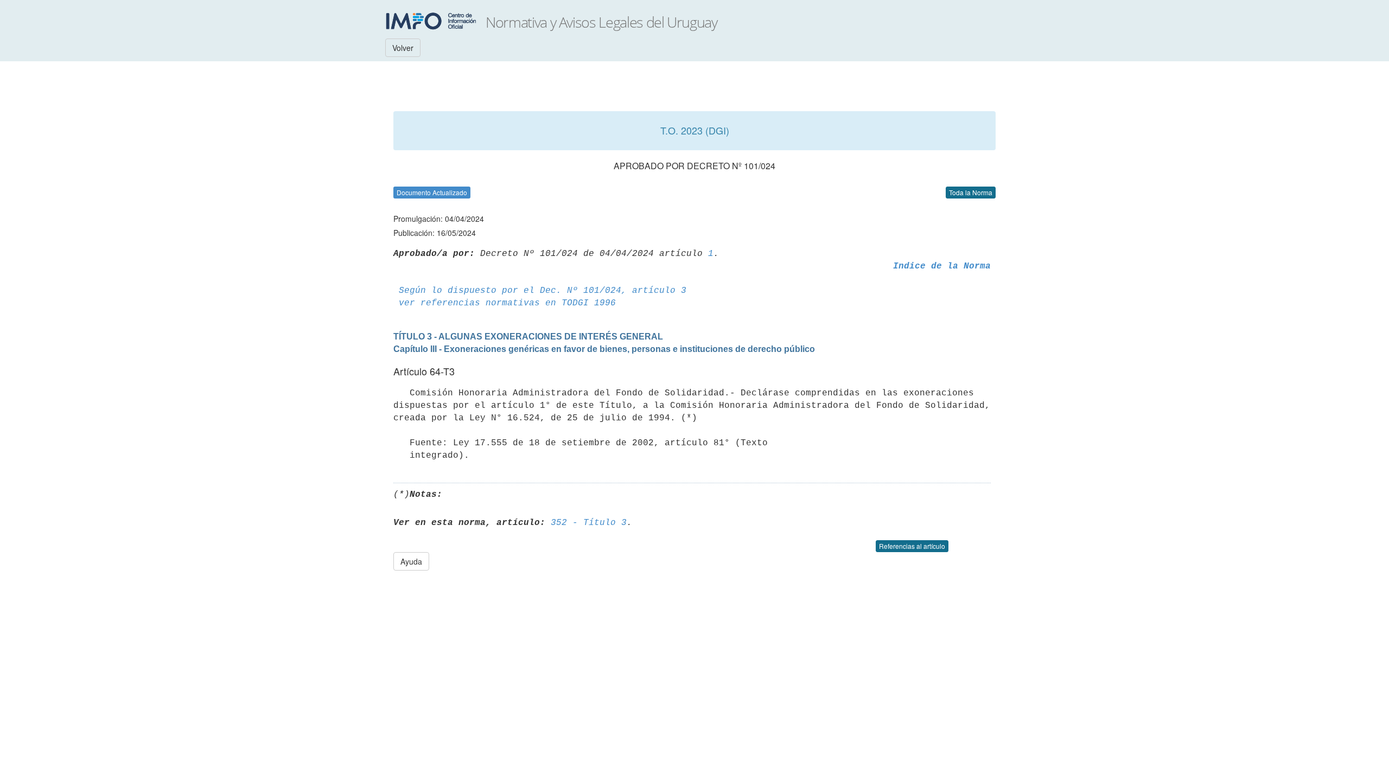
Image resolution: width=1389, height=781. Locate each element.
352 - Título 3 (589, 523)
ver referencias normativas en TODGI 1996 (507, 303)
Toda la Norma (970, 192)
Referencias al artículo (912, 545)
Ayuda (411, 561)
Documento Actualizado (432, 192)
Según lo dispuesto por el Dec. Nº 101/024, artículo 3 (542, 291)
